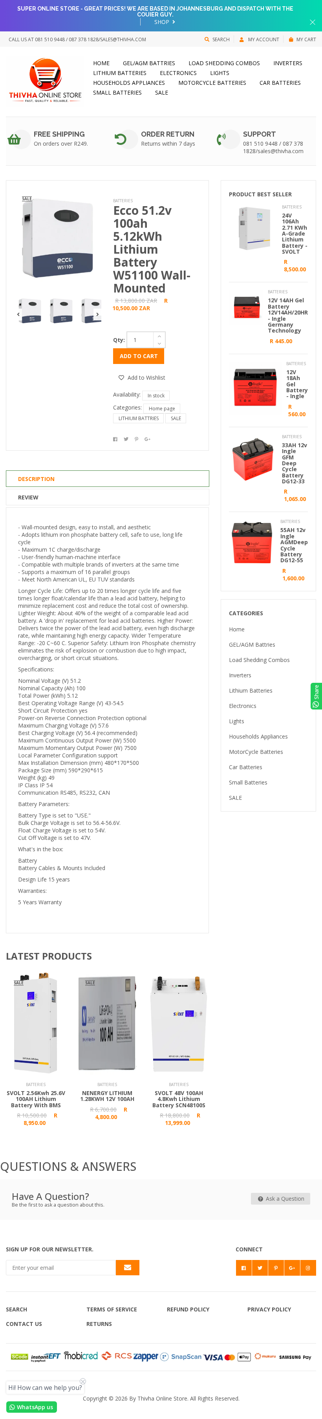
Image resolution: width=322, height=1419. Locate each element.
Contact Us (24, 1324)
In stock (156, 395)
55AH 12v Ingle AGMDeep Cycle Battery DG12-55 (294, 545)
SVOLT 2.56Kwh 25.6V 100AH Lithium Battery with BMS (36, 1099)
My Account (263, 39)
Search (221, 39)
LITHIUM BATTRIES (139, 418)
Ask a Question (284, 1198)
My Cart (306, 39)
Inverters (287, 63)
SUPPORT (259, 134)
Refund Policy (188, 1309)
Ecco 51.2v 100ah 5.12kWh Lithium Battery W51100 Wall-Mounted (151, 249)
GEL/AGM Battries (149, 63)
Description (36, 479)
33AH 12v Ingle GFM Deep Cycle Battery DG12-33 (294, 463)
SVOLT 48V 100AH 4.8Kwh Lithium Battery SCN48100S (178, 1099)
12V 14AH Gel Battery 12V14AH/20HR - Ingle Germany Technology (288, 315)
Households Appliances (129, 82)
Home (101, 63)
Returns (99, 1324)
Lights (219, 73)
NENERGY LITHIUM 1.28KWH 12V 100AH (107, 1096)
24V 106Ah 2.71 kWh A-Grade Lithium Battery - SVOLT (294, 233)
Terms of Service (111, 1309)
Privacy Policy (269, 1309)
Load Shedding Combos (224, 63)
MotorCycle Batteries (212, 82)
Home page (162, 408)
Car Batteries (280, 82)
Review (28, 497)
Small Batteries (117, 92)
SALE (161, 92)
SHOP (162, 22)
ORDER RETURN (167, 134)
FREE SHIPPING (59, 134)
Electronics (178, 73)
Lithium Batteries (119, 73)
